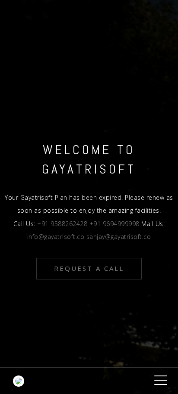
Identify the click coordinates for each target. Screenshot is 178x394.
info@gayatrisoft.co (56, 237)
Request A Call (89, 268)
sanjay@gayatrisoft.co (118, 237)
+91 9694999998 (115, 224)
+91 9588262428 (63, 224)
